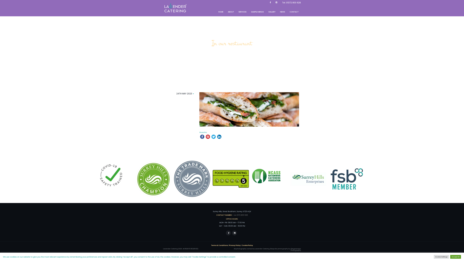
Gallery (272, 12)
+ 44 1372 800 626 (240, 215)
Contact (294, 12)
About (231, 12)
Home (220, 12)
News (282, 12)
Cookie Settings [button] (441, 257)
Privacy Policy (235, 245)
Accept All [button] (456, 257)
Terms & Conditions (219, 245)
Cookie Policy (247, 245)
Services (242, 12)
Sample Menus (257, 12)
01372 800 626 (293, 2)
